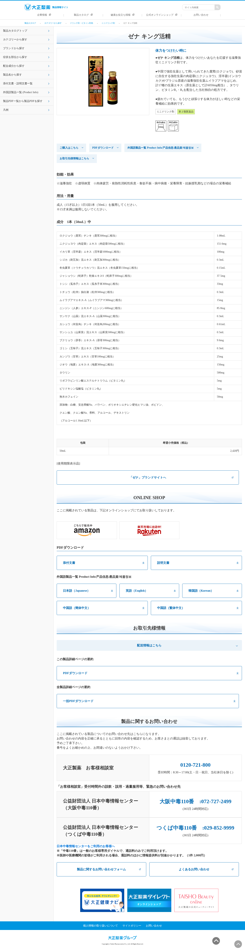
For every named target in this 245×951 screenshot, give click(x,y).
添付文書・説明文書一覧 (18, 83)
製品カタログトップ (15, 30)
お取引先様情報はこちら (74, 158)
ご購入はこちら (69, 147)
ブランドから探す (13, 48)
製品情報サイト (60, 7)
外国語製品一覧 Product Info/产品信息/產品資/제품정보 (160, 147)
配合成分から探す (13, 65)
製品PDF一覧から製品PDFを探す (22, 101)
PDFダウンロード (103, 147)
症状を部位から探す (15, 57)
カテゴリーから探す (15, 39)
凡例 (5, 109)
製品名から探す (12, 74)
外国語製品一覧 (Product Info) (20, 92)
